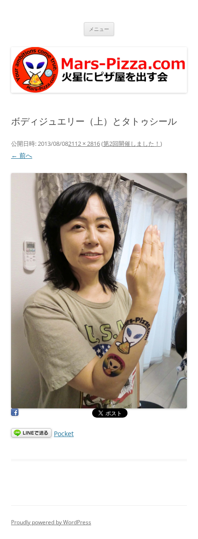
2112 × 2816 (84, 143)
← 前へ (21, 155)
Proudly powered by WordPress (51, 522)
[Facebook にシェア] (14, 413)
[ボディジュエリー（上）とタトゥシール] (99, 290)
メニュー (99, 28)
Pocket (64, 433)
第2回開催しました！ (131, 143)
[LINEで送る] (31, 433)
